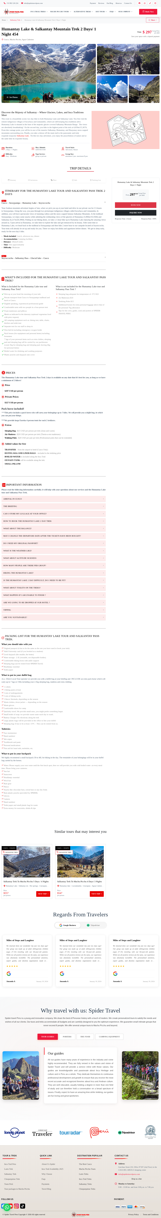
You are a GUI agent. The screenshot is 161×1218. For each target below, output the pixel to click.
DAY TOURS (100, 12)
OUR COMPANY (124, 12)
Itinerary (13, 180)
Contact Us (128, 3)
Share (153, 20)
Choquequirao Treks (87, 1189)
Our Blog (110, 3)
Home (4, 20)
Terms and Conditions (150, 1214)
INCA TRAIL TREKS (38, 12)
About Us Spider (48, 1164)
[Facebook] (139, 3)
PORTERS (67, 1037)
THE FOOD (85, 1037)
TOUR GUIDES (47, 1037)
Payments (45, 1184)
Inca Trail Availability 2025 (52, 1169)
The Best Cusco (85, 1164)
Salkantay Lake (23, 136)
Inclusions (33, 180)
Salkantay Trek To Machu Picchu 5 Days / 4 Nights (26, 881)
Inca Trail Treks (85, 1179)
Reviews (101, 3)
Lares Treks (83, 1174)
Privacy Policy (133, 1214)
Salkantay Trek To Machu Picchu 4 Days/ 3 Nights (79, 881)
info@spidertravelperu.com (129, 1174)
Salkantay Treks (85, 1184)
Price (54, 180)
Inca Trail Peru (10, 1164)
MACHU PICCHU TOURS (59, 12)
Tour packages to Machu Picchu (17, 1189)
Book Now (149, 12)
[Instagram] (155, 3)
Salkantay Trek (15, 20)
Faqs (43, 1179)
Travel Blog (46, 1189)
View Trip (42, 894)
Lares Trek (8, 1169)
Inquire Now (135, 213)
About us (118, 3)
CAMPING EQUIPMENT (109, 1037)
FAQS (112, 12)
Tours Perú (8, 1184)
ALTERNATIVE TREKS (82, 12)
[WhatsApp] (145, 3)
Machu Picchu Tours (87, 1169)
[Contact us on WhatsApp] (7, 1207)
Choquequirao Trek (12, 1179)
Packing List (96, 180)
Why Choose (47, 1174)
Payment (93, 3)
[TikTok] (150, 3)
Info (75, 180)
